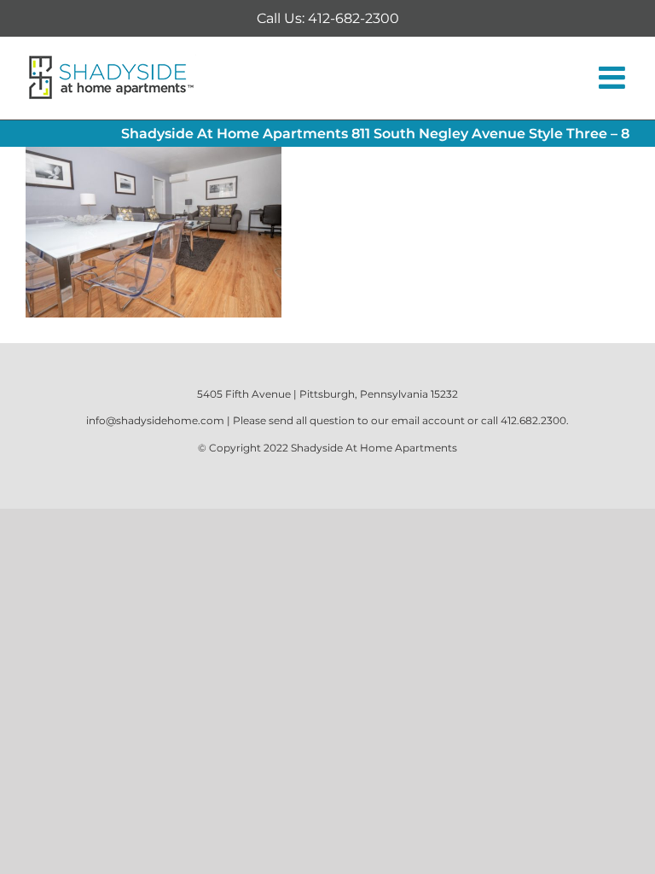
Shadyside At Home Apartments (374, 447)
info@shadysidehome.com (155, 420)
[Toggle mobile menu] (614, 77)
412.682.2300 (533, 420)
